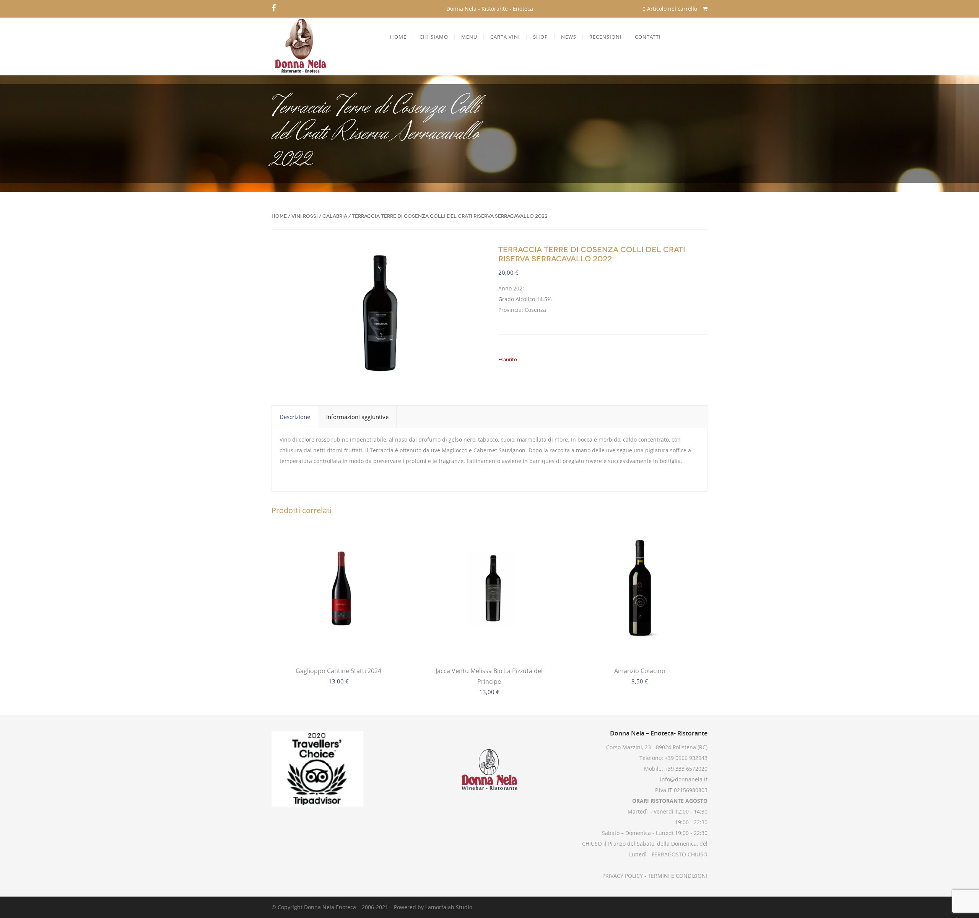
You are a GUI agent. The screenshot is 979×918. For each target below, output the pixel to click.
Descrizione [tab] (295, 417)
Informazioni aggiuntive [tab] (357, 417)
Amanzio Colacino (639, 671)
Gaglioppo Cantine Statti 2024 (338, 671)
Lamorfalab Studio (448, 907)
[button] (468, 257)
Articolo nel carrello (670, 8)
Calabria (334, 216)
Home (279, 216)
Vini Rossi (304, 216)
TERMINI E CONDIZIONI (676, 875)
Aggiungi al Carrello (489, 642)
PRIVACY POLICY (622, 875)
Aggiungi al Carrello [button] (338, 642)
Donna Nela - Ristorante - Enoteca (489, 8)
